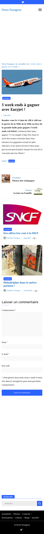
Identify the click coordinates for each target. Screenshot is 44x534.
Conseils (26, 513)
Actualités (6, 98)
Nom (4, 342)
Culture (18, 517)
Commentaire (9, 310)
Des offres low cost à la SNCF (20, 233)
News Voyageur (12, 10)
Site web (5, 365)
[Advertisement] (22, 38)
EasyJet (11, 161)
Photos (16, 513)
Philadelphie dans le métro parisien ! (20, 284)
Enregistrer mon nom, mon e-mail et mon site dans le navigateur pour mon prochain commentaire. (22, 381)
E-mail (5, 354)
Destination (7, 517)
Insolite (35, 517)
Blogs (27, 517)
